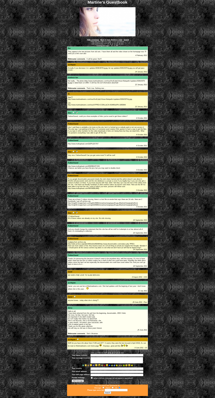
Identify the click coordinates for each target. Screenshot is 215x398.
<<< (92, 44)
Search (126, 40)
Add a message (93, 40)
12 (112, 44)
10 (108, 44)
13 (115, 44)
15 (119, 44)
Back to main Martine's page (111, 40)
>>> (122, 44)
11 (110, 44)
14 (117, 44)
